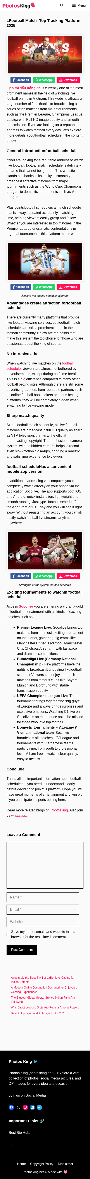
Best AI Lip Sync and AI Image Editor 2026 (38, 1013)
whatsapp (18, 815)
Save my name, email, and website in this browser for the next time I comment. (43, 934)
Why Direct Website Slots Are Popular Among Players (45, 1007)
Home (21, 1164)
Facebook (22, 80)
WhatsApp (46, 80)
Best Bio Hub (19, 1133)
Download (70, 80)
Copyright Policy (42, 1164)
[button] (62, 5)
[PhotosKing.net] (19, 5)
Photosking (59, 810)
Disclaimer (65, 1164)
